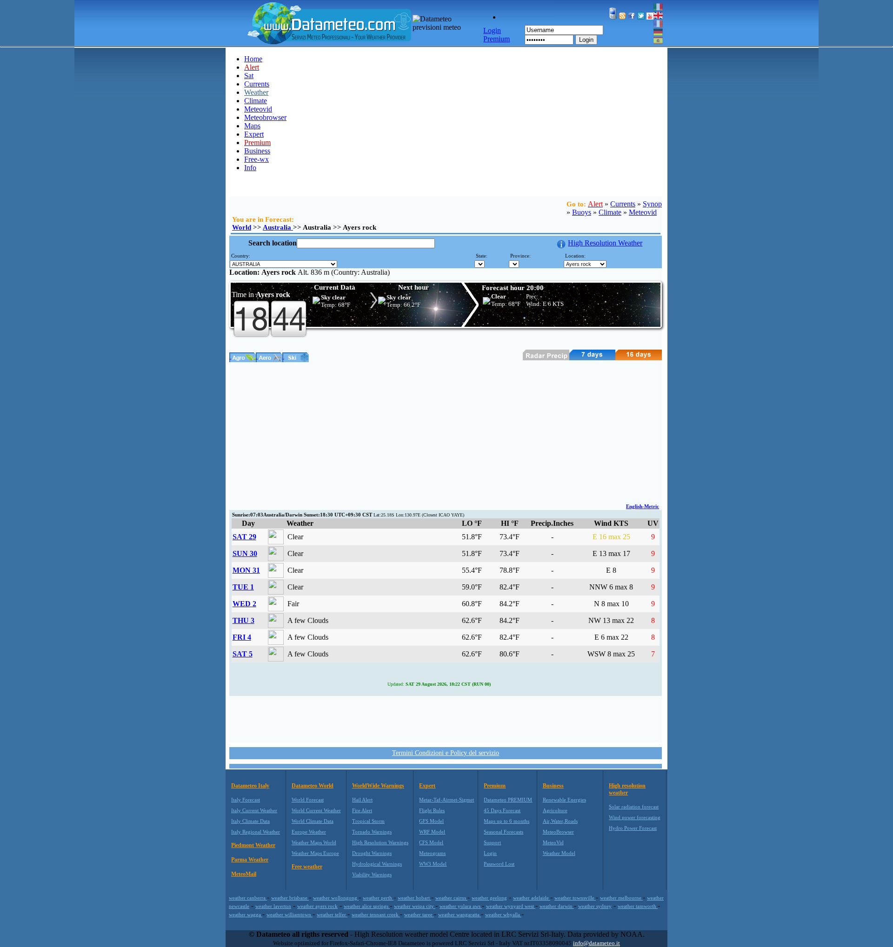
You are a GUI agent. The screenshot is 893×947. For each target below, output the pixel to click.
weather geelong (489, 898)
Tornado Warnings (372, 831)
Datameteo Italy (250, 785)
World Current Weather (316, 810)
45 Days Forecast (502, 810)
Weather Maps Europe (315, 853)
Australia (278, 227)
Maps (252, 126)
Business (257, 151)
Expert (254, 134)
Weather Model (559, 853)
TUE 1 (243, 587)
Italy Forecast (245, 799)
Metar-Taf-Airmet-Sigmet (446, 799)
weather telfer (332, 914)
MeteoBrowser (558, 831)
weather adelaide (531, 898)
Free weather (307, 866)
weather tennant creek (376, 914)
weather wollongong (336, 898)
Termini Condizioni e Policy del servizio (445, 752)
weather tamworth (638, 906)
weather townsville (575, 898)
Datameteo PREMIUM (508, 799)
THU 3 (243, 620)
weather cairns (451, 898)
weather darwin (557, 906)
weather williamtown (290, 914)
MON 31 (246, 570)
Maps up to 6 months (506, 821)
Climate (255, 101)
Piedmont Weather (253, 845)
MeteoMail (243, 874)
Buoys (581, 212)
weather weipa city (414, 906)
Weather (256, 92)
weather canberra (248, 898)
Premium (495, 785)
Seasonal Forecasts (503, 831)
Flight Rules (432, 810)
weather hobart (414, 898)
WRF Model (432, 831)
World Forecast (308, 799)
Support (492, 842)
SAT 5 (243, 654)
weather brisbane (290, 898)
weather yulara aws (461, 906)
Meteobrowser (265, 117)
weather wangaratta (459, 914)
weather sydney (595, 906)
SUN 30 (245, 553)
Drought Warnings (372, 853)
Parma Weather (249, 859)
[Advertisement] (445, 432)
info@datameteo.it (596, 943)
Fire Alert (362, 810)
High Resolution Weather (605, 243)
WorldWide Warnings (378, 785)
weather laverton (273, 906)
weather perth (378, 898)
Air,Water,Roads (560, 821)
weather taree (419, 914)
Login (586, 39)
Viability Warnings (372, 874)
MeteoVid (553, 842)
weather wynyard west (510, 906)
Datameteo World (312, 785)
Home (253, 59)
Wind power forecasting (634, 817)
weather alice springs (367, 906)
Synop (652, 204)
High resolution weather (627, 789)
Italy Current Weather (254, 810)
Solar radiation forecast (634, 806)
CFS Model (431, 842)
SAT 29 (244, 537)
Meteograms (432, 853)
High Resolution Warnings (380, 842)
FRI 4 (242, 637)
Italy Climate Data (250, 821)
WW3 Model (432, 864)
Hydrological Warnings (377, 864)
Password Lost (499, 864)
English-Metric (642, 506)
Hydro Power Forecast (633, 828)
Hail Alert (362, 799)
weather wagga (245, 914)
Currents (256, 84)
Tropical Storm (368, 821)
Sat (248, 75)
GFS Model (431, 821)
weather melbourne (621, 898)
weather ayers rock (317, 906)
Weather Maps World (314, 842)
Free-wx (256, 159)
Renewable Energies (564, 799)
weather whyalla (503, 914)
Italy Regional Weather (255, 831)
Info (250, 168)
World (241, 227)
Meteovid (258, 109)
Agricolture (555, 810)
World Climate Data (312, 821)
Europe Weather (309, 831)
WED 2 (244, 604)
